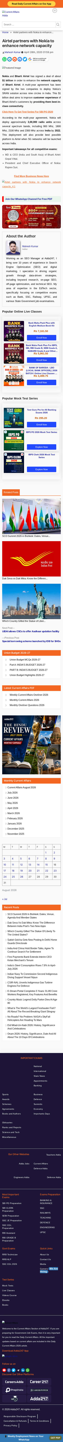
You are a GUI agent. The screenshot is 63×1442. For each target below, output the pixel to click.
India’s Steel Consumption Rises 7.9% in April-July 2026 (31, 967)
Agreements (8, 1109)
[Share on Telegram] (9, 59)
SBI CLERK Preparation (8, 1209)
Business (38, 1094)
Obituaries (7, 1122)
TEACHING (45, 1217)
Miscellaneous (9, 1137)
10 (5, 864)
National (38, 1066)
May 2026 (12, 803)
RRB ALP (6, 1259)
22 (46, 870)
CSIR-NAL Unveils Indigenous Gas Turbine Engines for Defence (29, 984)
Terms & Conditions (39, 1421)
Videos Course (9, 1295)
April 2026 (12, 808)
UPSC (43, 1232)
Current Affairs (41, 1163)
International (40, 1071)
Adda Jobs (24, 1163)
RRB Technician (10, 1254)
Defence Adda (40, 1168)
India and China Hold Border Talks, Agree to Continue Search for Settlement (30, 950)
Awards (6, 1099)
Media (43, 1264)
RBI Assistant (8, 1233)
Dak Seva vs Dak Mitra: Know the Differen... (24, 578)
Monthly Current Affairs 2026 (24, 700)
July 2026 (12, 792)
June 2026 (12, 798)
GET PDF (55, 1438)
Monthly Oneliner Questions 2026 (27, 705)
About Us (44, 1254)
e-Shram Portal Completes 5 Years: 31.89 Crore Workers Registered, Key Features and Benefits (32, 993)
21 (38, 870)
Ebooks (6, 1300)
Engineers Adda (21, 1177)
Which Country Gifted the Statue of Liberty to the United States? (31, 933)
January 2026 (14, 823)
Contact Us (45, 1259)
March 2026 (13, 813)
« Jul (4, 899)
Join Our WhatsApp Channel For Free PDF (28, 199)
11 (13, 864)
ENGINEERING (47, 1227)
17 (5, 870)
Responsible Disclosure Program (20, 1416)
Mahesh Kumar (13, 52)
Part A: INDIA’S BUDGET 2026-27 (27, 665)
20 (30, 870)
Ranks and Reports (11, 1127)
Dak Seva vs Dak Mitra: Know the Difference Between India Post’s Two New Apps (31, 924)
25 (13, 876)
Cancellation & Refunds (15, 1421)
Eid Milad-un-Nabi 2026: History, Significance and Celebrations (31, 1027)
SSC (42, 1208)
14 (38, 864)
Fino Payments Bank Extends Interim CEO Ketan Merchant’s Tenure (29, 959)
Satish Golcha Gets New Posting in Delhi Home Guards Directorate (32, 941)
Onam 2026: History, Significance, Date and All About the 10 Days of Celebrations (31, 1035)
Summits (38, 1104)
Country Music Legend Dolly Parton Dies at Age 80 (32, 1001)
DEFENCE (45, 1222)
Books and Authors (11, 1114)
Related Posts (11, 492)
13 (30, 864)
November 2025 (15, 834)
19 (21, 870)
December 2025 (15, 828)
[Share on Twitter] (25, 59)
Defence (38, 1099)
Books (5, 1305)
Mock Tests (7, 1285)
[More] (54, 10)
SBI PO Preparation (12, 1203)
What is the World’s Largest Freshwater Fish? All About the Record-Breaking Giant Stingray (31, 1010)
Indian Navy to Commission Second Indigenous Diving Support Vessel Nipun (32, 976)
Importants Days (42, 1114)
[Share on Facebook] (20, 59)
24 (5, 876)
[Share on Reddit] (14, 59)
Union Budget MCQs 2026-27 (25, 659)
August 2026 (21, 787)
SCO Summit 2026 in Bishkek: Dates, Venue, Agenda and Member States (30, 916)
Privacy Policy (10, 1425)
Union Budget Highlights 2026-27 (27, 675)
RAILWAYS (45, 1213)
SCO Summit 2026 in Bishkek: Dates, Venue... (26, 536)
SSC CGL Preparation (8, 1226)
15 (46, 864)
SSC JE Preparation (12, 1220)
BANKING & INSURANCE (46, 1201)
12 (21, 864)
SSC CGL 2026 (9, 1264)
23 (55, 870)
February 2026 (15, 818)
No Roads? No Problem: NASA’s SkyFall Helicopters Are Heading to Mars (28, 1018)
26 (21, 876)
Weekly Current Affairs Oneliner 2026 (29, 695)
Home (5, 32)
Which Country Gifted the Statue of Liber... (23, 621)
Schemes (6, 1104)
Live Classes (8, 1290)
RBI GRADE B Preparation (9, 1239)
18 (13, 870)
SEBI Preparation (10, 1216)
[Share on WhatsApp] (4, 59)
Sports (5, 1094)
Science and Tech (11, 1132)
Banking (38, 1085)
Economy (38, 1109)
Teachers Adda (53, 1155)
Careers (49, 1270)
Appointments (40, 1081)
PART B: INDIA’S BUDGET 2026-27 (28, 670)
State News (39, 1076)
